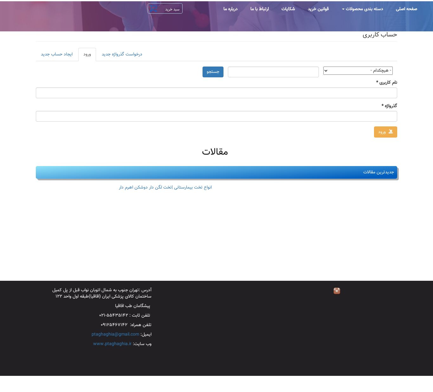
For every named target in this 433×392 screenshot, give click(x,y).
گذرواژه (389, 106)
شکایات (288, 9)
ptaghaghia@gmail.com (115, 334)
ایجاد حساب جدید (57, 54)
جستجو (213, 71)
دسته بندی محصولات (364, 9)
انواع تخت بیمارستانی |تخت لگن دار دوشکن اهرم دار (165, 187)
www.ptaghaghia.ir (112, 344)
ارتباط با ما (259, 9)
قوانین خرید (318, 9)
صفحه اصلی (406, 9)
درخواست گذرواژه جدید (122, 54)
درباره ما (230, 9)
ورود (84, 56)
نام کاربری (386, 83)
